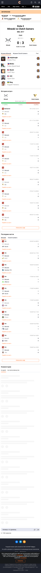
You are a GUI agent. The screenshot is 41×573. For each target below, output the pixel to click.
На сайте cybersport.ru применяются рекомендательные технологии (20, 549)
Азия (20, 35)
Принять (20, 561)
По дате (3, 370)
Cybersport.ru (16, 570)
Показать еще (20, 227)
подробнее (20, 555)
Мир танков (16, 6)
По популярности (13, 370)
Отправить (38, 529)
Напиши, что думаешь (9, 529)
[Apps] (31, 2)
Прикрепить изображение (34, 529)
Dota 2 (3, 6)
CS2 (9, 6)
